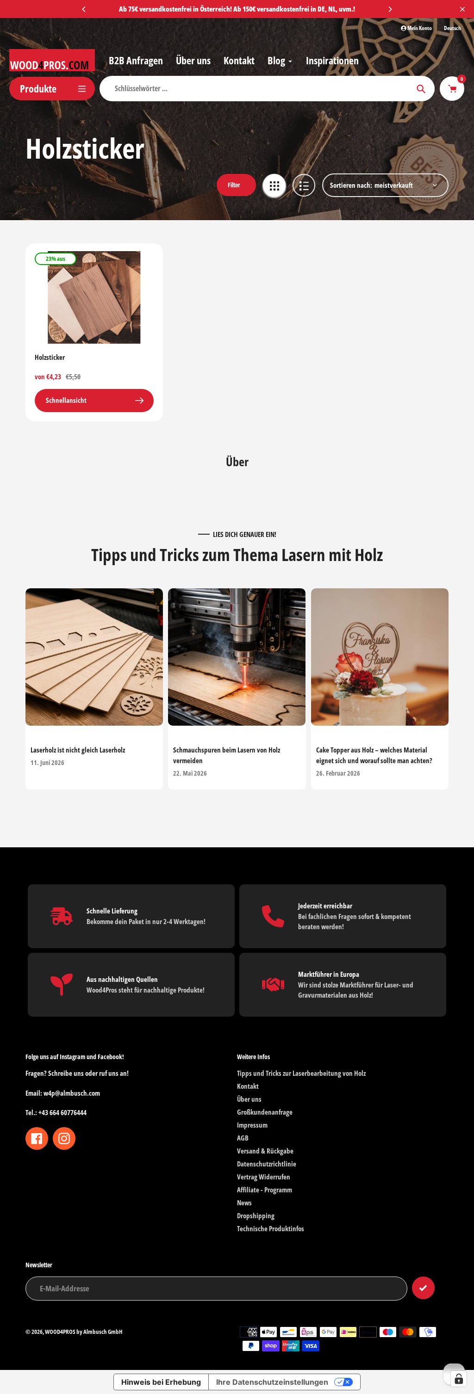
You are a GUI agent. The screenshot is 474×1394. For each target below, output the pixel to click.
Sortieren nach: (351, 185)
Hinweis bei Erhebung (161, 1382)
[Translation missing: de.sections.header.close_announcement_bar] (462, 9)
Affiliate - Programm (264, 1189)
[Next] (389, 9)
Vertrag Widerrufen (263, 1176)
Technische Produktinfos (270, 1228)
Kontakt (248, 1086)
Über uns (249, 1099)
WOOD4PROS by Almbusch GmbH (84, 1332)
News (244, 1202)
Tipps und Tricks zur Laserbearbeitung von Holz (301, 1073)
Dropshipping (255, 1215)
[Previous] (84, 9)
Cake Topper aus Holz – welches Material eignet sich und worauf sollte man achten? (374, 755)
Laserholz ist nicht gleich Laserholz (78, 750)
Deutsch (452, 28)
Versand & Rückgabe (265, 1150)
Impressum (252, 1124)
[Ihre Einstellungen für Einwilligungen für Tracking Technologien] (459, 1379)
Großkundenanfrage (265, 1111)
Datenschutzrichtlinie (266, 1163)
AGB (243, 1137)
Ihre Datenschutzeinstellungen (272, 1382)
